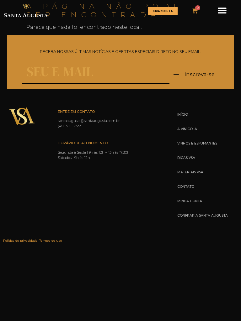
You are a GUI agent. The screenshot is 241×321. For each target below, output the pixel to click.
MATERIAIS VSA (190, 172)
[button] (222, 11)
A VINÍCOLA (187, 129)
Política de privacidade (20, 240)
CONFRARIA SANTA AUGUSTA (202, 215)
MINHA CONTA (189, 201)
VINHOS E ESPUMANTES (197, 143)
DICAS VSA (186, 158)
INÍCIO (182, 115)
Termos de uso (50, 240)
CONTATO (185, 187)
